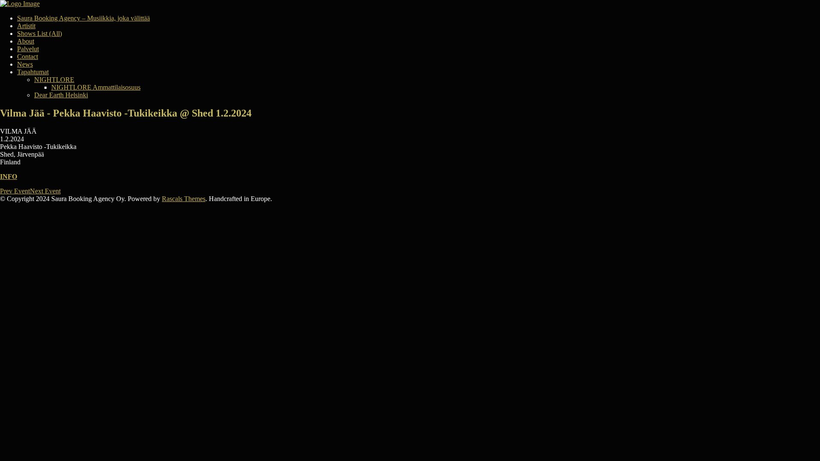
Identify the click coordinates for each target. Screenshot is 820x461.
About (25, 41)
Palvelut (28, 49)
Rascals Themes (183, 198)
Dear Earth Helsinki (61, 95)
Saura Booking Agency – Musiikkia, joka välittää (83, 18)
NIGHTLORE (54, 79)
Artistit (26, 25)
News (25, 64)
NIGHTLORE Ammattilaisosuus (96, 87)
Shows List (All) (39, 33)
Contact (27, 56)
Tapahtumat (33, 72)
